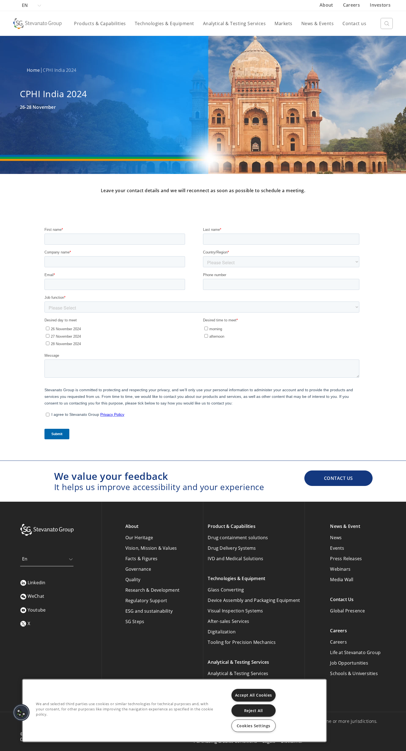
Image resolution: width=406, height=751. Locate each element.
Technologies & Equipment (164, 23)
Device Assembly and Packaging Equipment (254, 600)
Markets (283, 23)
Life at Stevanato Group (355, 652)
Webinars (340, 569)
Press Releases (346, 559)
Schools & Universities (354, 673)
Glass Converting (226, 590)
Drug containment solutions (238, 538)
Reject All (253, 710)
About (327, 5)
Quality (132, 580)
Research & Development (152, 590)
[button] (21, 712)
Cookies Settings (253, 725)
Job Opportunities (349, 663)
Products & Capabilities (100, 23)
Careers (352, 5)
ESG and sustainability (149, 611)
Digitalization (222, 632)
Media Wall (341, 580)
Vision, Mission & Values (151, 548)
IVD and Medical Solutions (235, 559)
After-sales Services (228, 621)
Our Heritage (139, 538)
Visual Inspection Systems (235, 611)
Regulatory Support (146, 600)
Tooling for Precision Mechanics (242, 642)
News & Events (317, 23)
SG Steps (134, 621)
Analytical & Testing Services (234, 23)
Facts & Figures (141, 559)
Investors (380, 5)
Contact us (354, 23)
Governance (138, 569)
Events (337, 548)
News (336, 538)
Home (33, 70)
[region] (174, 710)
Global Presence (347, 611)
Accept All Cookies (253, 695)
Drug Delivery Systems (232, 548)
